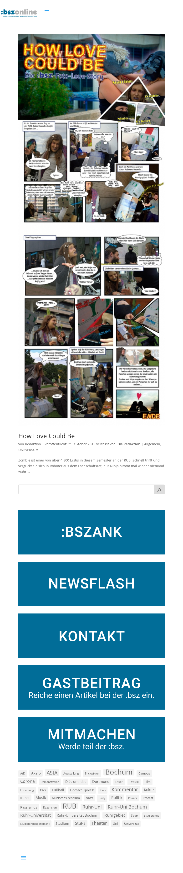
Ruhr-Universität (35, 815)
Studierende (151, 815)
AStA (52, 772)
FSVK (43, 790)
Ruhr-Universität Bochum (77, 815)
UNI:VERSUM (28, 449)
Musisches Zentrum (66, 798)
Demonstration (50, 782)
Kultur (149, 789)
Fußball (58, 790)
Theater (99, 823)
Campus (144, 773)
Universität (131, 823)
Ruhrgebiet (114, 815)
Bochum (118, 772)
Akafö (36, 773)
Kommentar (125, 789)
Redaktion (33, 444)
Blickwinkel (92, 773)
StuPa (80, 823)
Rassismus (28, 807)
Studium (62, 823)
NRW (89, 798)
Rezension (50, 807)
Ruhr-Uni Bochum (127, 807)
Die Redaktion (128, 444)
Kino (103, 790)
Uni (115, 823)
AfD (22, 773)
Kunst (25, 797)
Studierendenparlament (35, 823)
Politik (116, 797)
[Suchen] (159, 489)
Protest (148, 798)
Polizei (132, 798)
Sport (134, 816)
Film (148, 782)
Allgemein (152, 444)
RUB (69, 806)
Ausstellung (71, 773)
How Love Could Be (46, 436)
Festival (134, 782)
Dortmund (100, 781)
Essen (119, 782)
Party (102, 798)
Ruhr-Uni (92, 807)
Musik (41, 797)
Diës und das (75, 782)
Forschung (27, 790)
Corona (27, 781)
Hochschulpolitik (82, 790)
